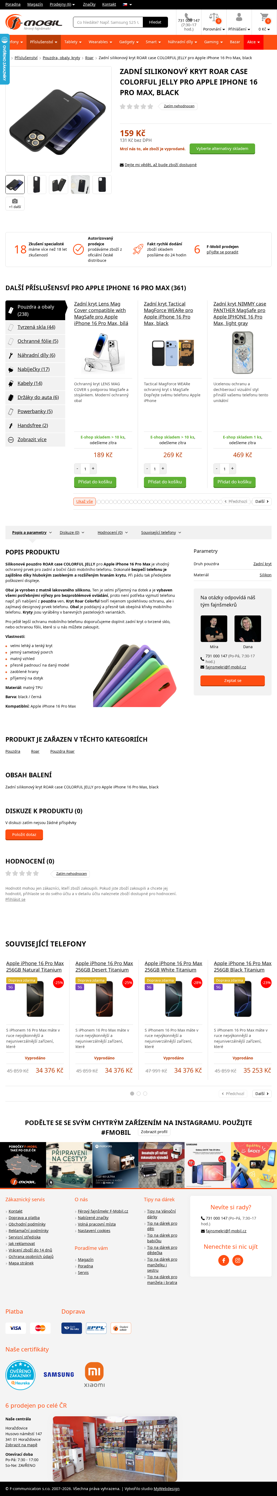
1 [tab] (132, 1094)
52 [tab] (204, 502)
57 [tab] (225, 502)
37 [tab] (143, 502)
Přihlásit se (15, 899)
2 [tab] (139, 1094)
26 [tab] (99, 502)
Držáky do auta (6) (38, 397)
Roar (89, 57)
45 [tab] (176, 502)
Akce (252, 41)
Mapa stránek (21, 1263)
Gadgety (127, 41)
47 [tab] (184, 502)
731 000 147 (230, 658)
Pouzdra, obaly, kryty (61, 57)
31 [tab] (119, 502)
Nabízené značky (93, 1217)
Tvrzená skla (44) (36, 327)
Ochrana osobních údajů (31, 1256)
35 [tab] (135, 502)
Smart (152, 41)
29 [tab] (111, 502)
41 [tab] (160, 502)
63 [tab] (249, 502)
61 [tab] (241, 502)
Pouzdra (12, 751)
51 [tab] (200, 502)
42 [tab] (164, 502)
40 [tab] (156, 502)
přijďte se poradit (222, 252)
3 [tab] (145, 1094)
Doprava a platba (24, 1217)
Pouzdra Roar (62, 751)
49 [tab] (192, 502)
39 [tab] (152, 502)
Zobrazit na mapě (21, 1444)
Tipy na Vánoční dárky (161, 1214)
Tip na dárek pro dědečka (162, 1250)
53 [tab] (208, 502)
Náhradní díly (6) (36, 355)
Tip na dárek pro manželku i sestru (162, 1265)
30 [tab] (115, 502)
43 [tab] (168, 502)
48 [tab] (188, 502)
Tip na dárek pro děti (162, 1226)
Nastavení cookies (94, 1230)
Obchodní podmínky (27, 1224)
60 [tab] (237, 502)
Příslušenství (42, 41)
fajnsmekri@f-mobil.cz (226, 667)
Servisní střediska (25, 1237)
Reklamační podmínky (28, 1230)
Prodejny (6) (60, 4)
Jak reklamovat (22, 1243)
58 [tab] (229, 502)
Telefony (12, 41)
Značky (89, 4)
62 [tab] (245, 502)
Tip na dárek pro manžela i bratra (162, 1279)
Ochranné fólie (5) (38, 341)
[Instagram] (237, 1260)
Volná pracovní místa (97, 1224)
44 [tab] (172, 502)
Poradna (13, 4)
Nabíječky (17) (34, 369)
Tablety (71, 41)
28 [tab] (107, 502)
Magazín (35, 4)
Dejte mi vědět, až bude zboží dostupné (161, 164)
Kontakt (109, 4)
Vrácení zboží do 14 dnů (30, 1250)
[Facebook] (223, 1260)
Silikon (266, 574)
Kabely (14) (30, 383)
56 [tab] (221, 502)
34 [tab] (131, 502)
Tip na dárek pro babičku (162, 1238)
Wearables (99, 41)
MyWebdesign (167, 1488)
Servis (83, 1272)
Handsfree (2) (33, 425)
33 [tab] (127, 502)
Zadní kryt (262, 563)
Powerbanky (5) (35, 411)
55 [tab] (217, 502)
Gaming (212, 41)
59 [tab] (233, 502)
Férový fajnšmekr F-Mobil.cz (103, 1211)
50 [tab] (196, 502)
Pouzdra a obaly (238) (36, 310)
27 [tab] (103, 502)
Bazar (235, 41)
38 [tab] (148, 502)
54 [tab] (212, 502)
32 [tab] (123, 502)
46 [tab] (180, 502)
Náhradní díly (181, 41)
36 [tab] (139, 502)
